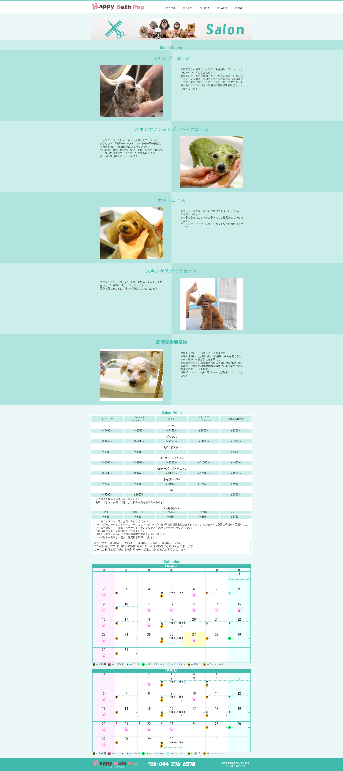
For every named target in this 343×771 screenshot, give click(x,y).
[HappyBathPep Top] (118, 10)
